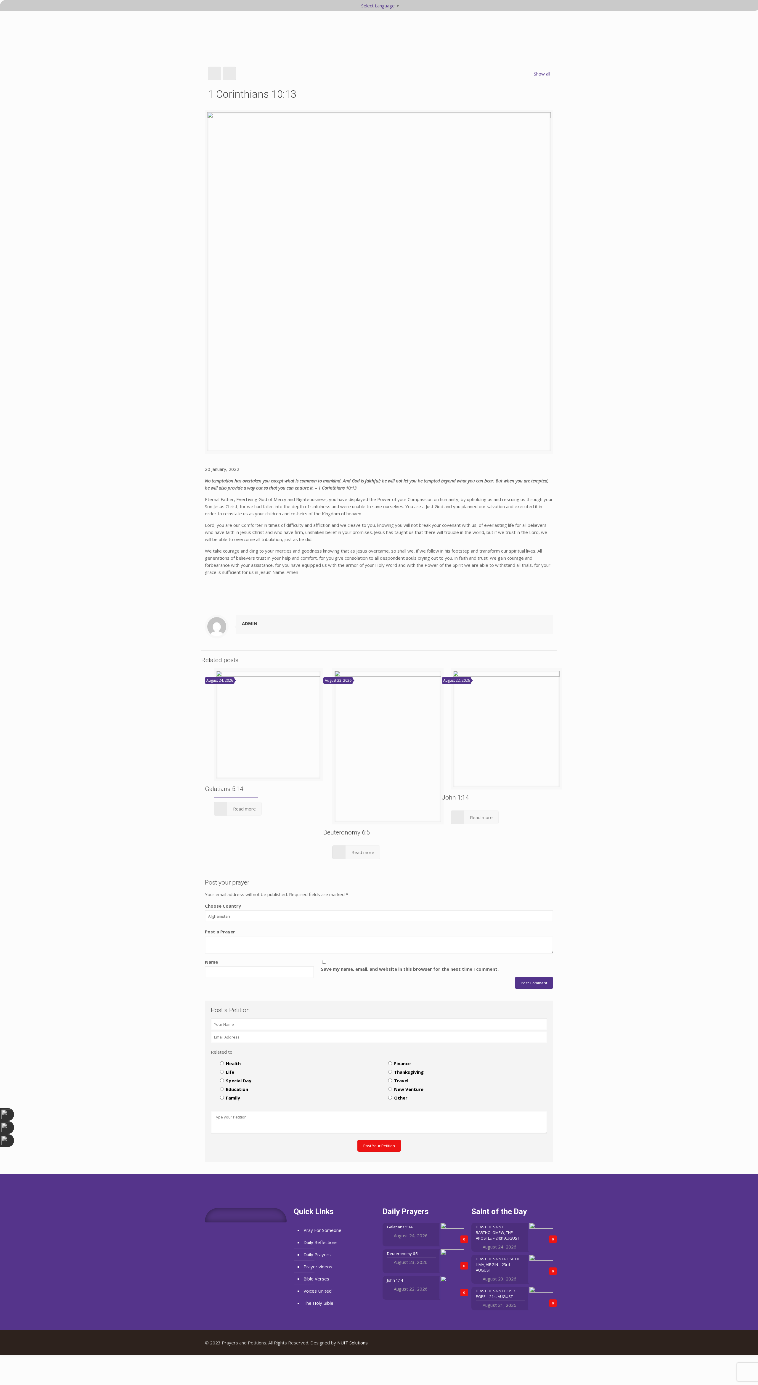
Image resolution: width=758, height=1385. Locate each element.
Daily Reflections (320, 1242)
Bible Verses (316, 1279)
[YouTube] (536, 1343)
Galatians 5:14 (224, 788)
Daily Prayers (317, 1254)
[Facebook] (528, 1343)
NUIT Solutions (352, 1343)
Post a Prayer (220, 932)
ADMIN (249, 623)
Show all (542, 74)
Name (211, 962)
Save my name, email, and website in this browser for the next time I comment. (410, 969)
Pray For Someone (322, 1230)
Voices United (317, 1291)
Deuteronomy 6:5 (346, 832)
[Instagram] (544, 1343)
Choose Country (223, 906)
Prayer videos (317, 1267)
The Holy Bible (318, 1303)
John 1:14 (455, 797)
